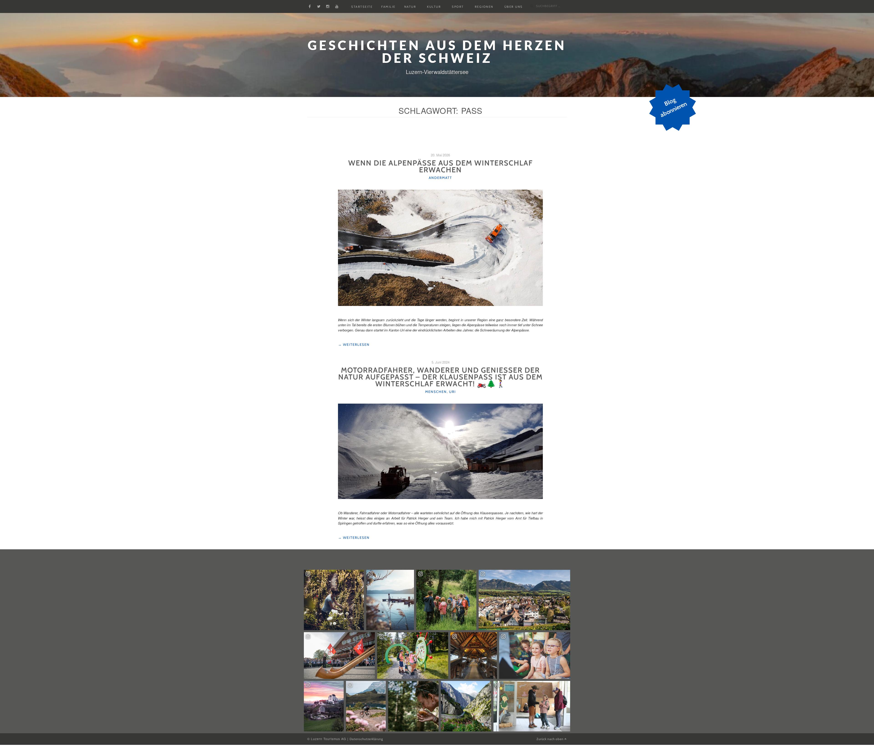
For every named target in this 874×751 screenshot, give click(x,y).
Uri (452, 392)
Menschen (436, 392)
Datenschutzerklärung (366, 739)
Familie (388, 6)
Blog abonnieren (673, 107)
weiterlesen (354, 344)
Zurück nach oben (550, 739)
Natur (410, 6)
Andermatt (440, 178)
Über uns (513, 6)
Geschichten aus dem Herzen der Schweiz (437, 52)
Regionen (484, 6)
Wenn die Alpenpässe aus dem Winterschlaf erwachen (440, 166)
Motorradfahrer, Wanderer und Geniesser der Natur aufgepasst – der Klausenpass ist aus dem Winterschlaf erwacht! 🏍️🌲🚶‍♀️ (440, 377)
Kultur (434, 6)
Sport (458, 6)
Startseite (362, 6)
